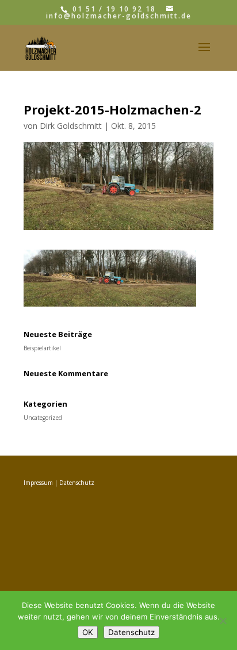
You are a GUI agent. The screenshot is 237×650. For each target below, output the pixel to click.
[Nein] (222, 620)
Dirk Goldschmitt (71, 125)
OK (87, 632)
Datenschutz (76, 483)
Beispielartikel (42, 348)
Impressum (38, 483)
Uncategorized (43, 418)
